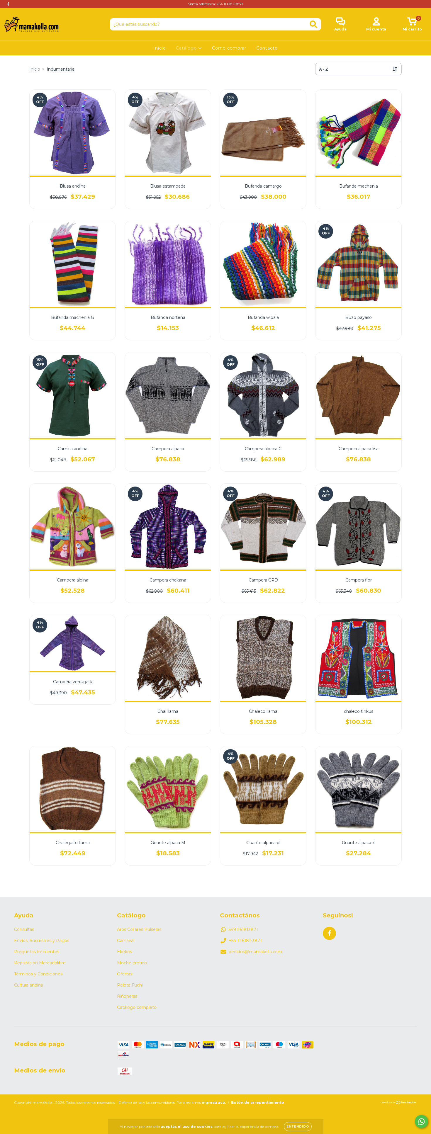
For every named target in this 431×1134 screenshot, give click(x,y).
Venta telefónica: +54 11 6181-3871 (215, 4)
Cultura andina (28, 985)
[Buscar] (313, 24)
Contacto (267, 48)
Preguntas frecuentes (36, 951)
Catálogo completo (137, 1007)
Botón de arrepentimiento (257, 1102)
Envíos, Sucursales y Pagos (41, 940)
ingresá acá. (214, 1102)
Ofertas (124, 974)
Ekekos (124, 951)
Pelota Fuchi (130, 985)
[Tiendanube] (398, 1103)
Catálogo (187, 48)
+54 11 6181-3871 (245, 940)
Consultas (24, 929)
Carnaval (125, 940)
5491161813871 (243, 929)
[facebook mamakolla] (8, 4)
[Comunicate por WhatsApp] (421, 1121)
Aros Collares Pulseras (139, 929)
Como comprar (229, 48)
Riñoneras (127, 996)
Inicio (159, 48)
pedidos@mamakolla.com (255, 951)
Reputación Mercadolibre (40, 962)
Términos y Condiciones (38, 974)
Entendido (297, 1126)
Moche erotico (132, 962)
